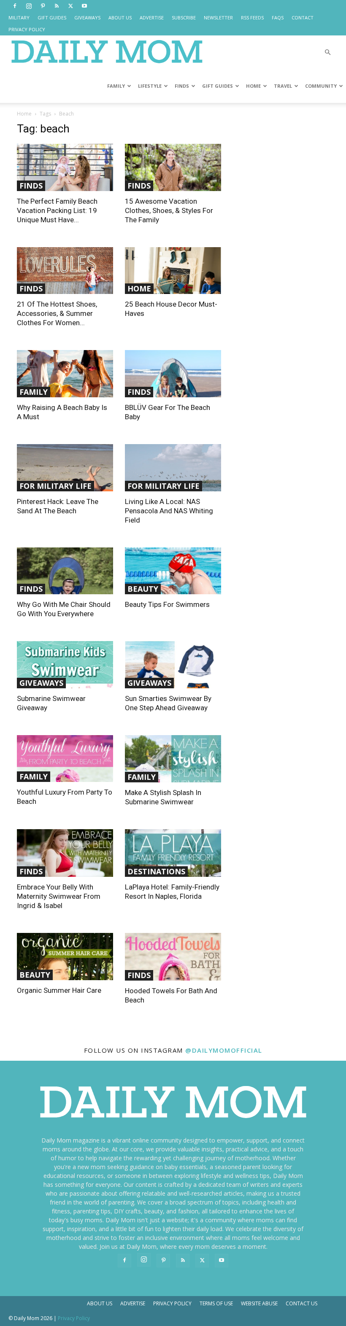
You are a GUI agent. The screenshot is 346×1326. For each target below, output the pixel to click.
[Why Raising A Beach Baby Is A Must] (65, 373)
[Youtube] (84, 6)
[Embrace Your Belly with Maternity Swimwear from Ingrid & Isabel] (65, 853)
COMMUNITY (321, 86)
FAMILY (116, 86)
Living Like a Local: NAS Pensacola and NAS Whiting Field (169, 510)
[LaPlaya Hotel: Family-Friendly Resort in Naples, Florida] (173, 853)
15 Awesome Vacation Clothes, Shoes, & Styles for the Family (169, 210)
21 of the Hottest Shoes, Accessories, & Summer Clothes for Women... (57, 313)
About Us (99, 1303)
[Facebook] (14, 6)
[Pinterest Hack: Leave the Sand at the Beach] (65, 467)
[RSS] (56, 6)
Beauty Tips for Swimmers (167, 604)
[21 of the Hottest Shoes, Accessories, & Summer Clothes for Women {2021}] (65, 270)
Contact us (301, 1303)
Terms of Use (216, 1303)
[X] (70, 6)
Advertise (132, 1303)
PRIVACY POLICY (26, 29)
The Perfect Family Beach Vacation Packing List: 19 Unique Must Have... (57, 210)
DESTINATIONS (156, 871)
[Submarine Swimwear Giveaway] (65, 664)
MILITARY (19, 17)
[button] (327, 53)
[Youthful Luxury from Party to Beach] (65, 758)
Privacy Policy (172, 1303)
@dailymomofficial (223, 1050)
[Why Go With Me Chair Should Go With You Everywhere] (65, 571)
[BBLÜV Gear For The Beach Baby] (173, 373)
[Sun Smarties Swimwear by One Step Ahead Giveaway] (173, 664)
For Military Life (55, 486)
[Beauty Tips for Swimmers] (173, 571)
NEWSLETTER (218, 17)
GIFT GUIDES (52, 17)
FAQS (278, 17)
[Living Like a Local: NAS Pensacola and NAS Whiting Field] (173, 467)
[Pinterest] (42, 6)
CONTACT (303, 17)
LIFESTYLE (150, 86)
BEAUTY (142, 589)
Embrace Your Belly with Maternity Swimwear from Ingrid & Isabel (58, 896)
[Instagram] (28, 6)
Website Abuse (259, 1303)
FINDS (182, 86)
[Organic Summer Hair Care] (65, 956)
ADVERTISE (152, 17)
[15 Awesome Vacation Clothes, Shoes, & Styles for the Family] (173, 167)
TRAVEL (283, 86)
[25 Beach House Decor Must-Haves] (173, 270)
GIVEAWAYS (87, 17)
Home (24, 113)
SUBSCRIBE (184, 17)
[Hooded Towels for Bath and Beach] (173, 957)
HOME (253, 86)
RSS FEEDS (252, 17)
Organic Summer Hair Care (59, 990)
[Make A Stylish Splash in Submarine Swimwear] (173, 759)
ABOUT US (120, 17)
